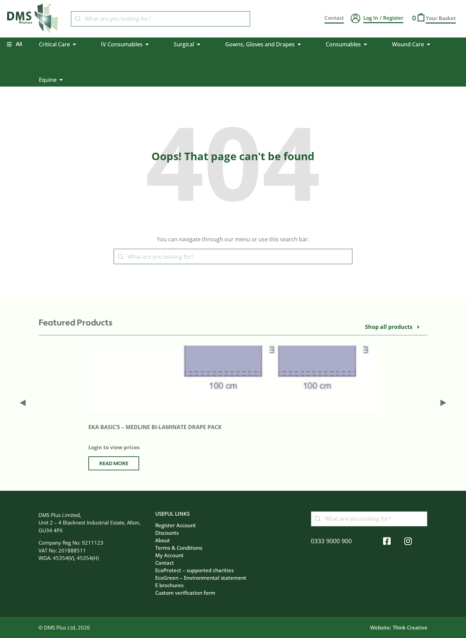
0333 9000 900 (331, 541)
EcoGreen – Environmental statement (200, 577)
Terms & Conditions (178, 547)
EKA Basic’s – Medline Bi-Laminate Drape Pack (155, 427)
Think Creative (410, 627)
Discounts (167, 532)
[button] (22, 402)
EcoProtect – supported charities (194, 570)
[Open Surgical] (198, 44)
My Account (169, 555)
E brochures (169, 585)
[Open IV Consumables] (147, 44)
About (162, 540)
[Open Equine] (61, 80)
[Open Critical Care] (74, 44)
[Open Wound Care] (428, 44)
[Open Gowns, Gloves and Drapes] (299, 44)
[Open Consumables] (365, 44)
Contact (164, 562)
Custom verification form (185, 592)
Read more (113, 463)
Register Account (175, 525)
